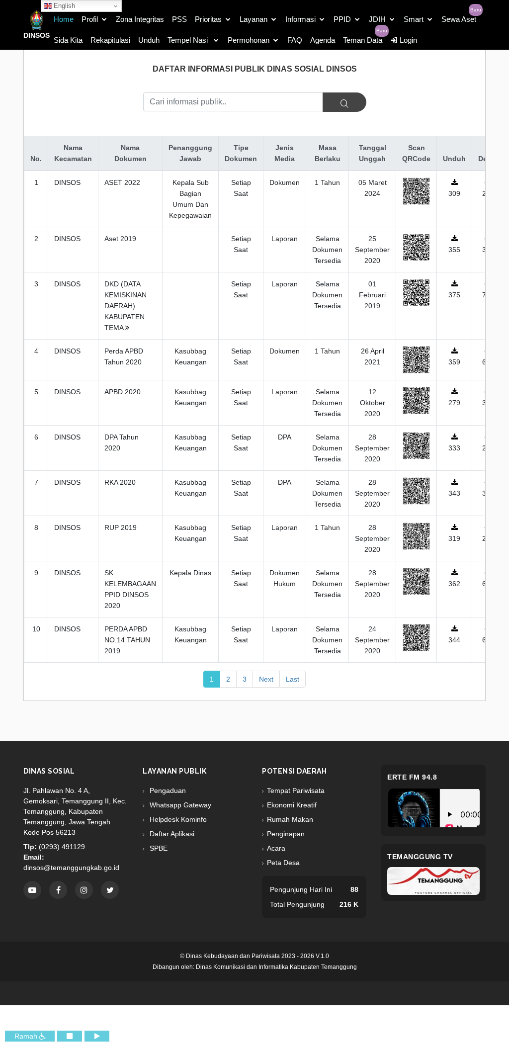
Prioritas (208, 19)
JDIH (377, 19)
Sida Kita (68, 40)
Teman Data (362, 40)
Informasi (300, 19)
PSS (179, 19)
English (63, 5)
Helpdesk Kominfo (177, 819)
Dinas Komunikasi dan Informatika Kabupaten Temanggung (276, 967)
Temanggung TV (420, 857)
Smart (414, 19)
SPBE (158, 848)
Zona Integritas (140, 19)
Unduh (149, 40)
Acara (276, 848)
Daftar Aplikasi (171, 834)
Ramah (26, 1036)
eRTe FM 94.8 (412, 777)
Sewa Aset (458, 19)
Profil (90, 19)
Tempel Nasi (189, 40)
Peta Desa (283, 863)
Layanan (253, 19)
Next (266, 679)
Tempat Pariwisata (296, 790)
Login (407, 40)
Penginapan (286, 834)
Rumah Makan (290, 819)
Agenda (322, 40)
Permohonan (248, 40)
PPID (342, 19)
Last (292, 679)
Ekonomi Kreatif (292, 805)
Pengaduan (167, 790)
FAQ (294, 40)
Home (64, 19)
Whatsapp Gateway (179, 805)
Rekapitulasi (110, 40)
